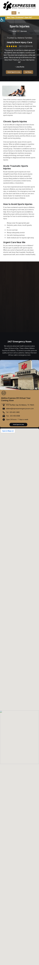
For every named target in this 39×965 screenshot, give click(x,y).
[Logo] (19, 6)
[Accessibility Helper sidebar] (2, 19)
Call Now (28, 72)
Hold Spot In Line (13, 72)
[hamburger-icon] (13, 13)
